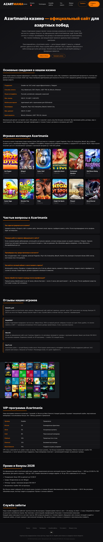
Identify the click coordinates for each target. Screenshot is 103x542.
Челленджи (42, 4)
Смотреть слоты (58, 56)
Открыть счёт (93, 4)
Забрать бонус (44, 56)
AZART (13, 4)
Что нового (62, 4)
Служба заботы (51, 4)
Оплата (32, 4)
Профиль (82, 3)
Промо (25, 4)
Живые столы (71, 4)
